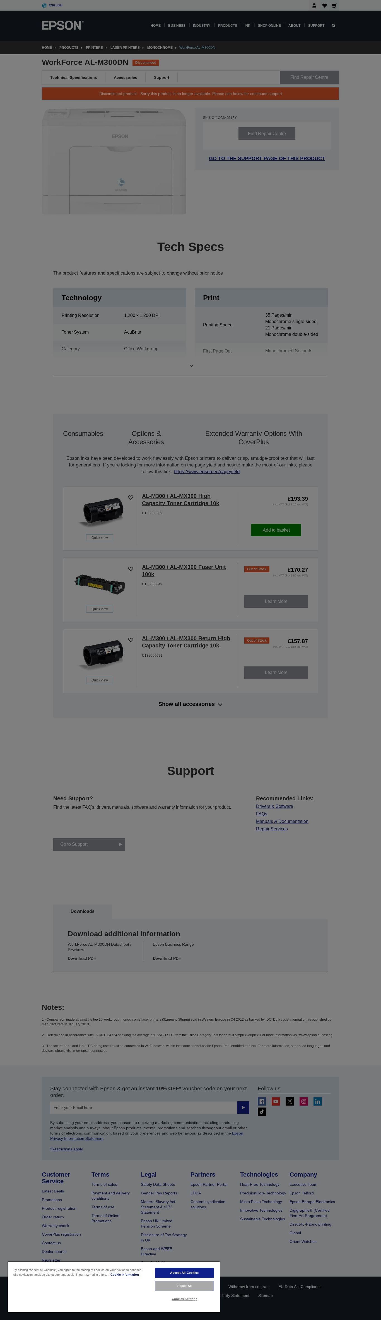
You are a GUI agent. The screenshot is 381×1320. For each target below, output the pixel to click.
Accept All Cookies (184, 1272)
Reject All (184, 1285)
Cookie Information (124, 1274)
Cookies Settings (184, 1299)
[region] (114, 1286)
